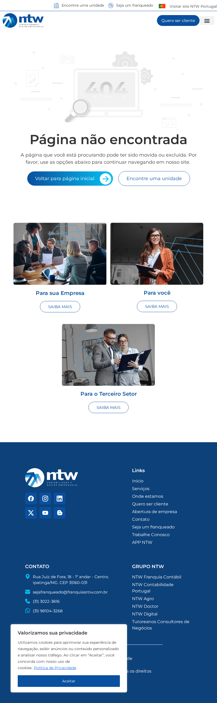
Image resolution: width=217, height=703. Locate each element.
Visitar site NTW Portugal (193, 6)
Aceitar (68, 681)
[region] (69, 658)
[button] (207, 20)
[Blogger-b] (59, 513)
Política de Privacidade (55, 667)
